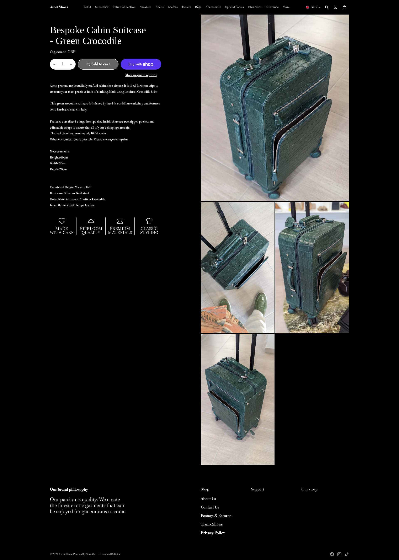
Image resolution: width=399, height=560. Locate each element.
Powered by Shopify (84, 554)
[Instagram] (339, 554)
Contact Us (210, 507)
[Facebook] (332, 554)
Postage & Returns (216, 515)
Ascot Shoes (65, 554)
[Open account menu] (335, 7)
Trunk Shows (212, 524)
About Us (208, 498)
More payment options (141, 75)
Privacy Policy (213, 533)
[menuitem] (286, 7)
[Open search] (326, 7)
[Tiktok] (346, 554)
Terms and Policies (109, 554)
